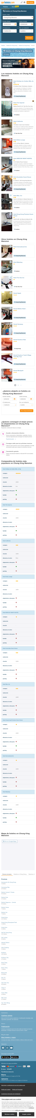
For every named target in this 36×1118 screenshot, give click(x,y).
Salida (23, 21)
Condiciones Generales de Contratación (10, 1093)
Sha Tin (3, 977)
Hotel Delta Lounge (7, 576)
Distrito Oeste (5, 907)
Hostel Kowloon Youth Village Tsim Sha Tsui (22, 355)
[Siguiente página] (21, 385)
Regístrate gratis (10, 439)
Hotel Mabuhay (17, 262)
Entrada (6, 21)
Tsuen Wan (4, 992)
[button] (30, 2)
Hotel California (6, 540)
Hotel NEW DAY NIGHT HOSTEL (11, 612)
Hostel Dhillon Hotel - (19, 308)
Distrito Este (4, 897)
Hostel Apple (17, 293)
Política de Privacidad (17, 1089)
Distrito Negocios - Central (8, 902)
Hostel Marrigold (18, 370)
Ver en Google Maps (10, 841)
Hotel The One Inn (18, 277)
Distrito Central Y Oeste (7, 892)
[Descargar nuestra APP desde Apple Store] (15, 1057)
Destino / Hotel (6, 14)
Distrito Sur (4, 912)
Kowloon (3, 952)
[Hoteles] (7, 2)
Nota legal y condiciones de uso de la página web (13, 1085)
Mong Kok (4, 972)
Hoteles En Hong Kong (11, 45)
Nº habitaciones (6, 28)
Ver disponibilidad (26, 410)
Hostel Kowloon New (19, 339)
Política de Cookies (5, 1089)
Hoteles (3, 45)
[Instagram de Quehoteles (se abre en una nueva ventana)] (7, 1048)
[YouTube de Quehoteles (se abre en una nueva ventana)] (11, 1048)
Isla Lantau (4, 937)
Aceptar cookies (26, 1114)
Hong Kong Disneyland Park (9, 922)
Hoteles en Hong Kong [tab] (20, 874)
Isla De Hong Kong (6, 932)
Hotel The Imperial (7, 505)
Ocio (13, 7)
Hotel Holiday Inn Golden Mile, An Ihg (12, 469)
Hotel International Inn (20, 246)
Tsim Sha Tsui (5, 982)
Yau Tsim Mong (5, 1003)
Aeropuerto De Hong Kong (8, 882)
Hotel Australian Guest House (10, 648)
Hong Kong (4, 917)
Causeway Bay (5, 887)
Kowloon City (4, 957)
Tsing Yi (3, 987)
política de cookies (19, 1110)
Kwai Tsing (4, 962)
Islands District (5, 942)
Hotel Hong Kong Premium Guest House (13, 720)
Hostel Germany (18, 324)
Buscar (29, 38)
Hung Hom (4, 927)
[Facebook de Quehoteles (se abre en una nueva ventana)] (3, 1048)
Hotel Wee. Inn (6, 684)
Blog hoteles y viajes (8, 1037)
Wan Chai (4, 997)
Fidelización (5, 1026)
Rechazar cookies (9, 1114)
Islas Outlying (5, 947)
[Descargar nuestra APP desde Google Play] (5, 1057)
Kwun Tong (4, 967)
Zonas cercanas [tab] (7, 874)
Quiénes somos (6, 1015)
